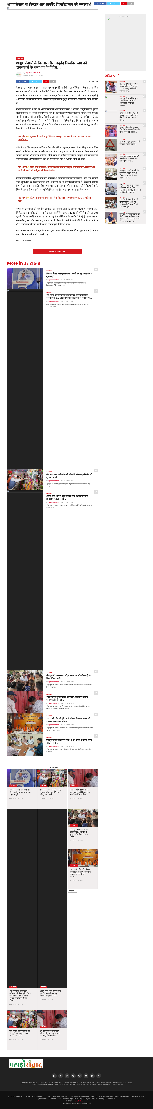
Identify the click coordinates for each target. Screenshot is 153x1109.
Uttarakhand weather (86, 1085)
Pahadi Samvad (80, 1101)
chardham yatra (88, 1083)
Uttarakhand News (29, 1083)
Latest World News (71, 1083)
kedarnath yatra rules (122, 1083)
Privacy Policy (104, 1085)
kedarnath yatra (104, 1083)
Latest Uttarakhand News (50, 1083)
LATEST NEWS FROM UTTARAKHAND (45, 1085)
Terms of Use (117, 1085)
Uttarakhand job (67, 1085)
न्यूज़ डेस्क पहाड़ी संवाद (33, 72)
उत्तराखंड (54, 767)
